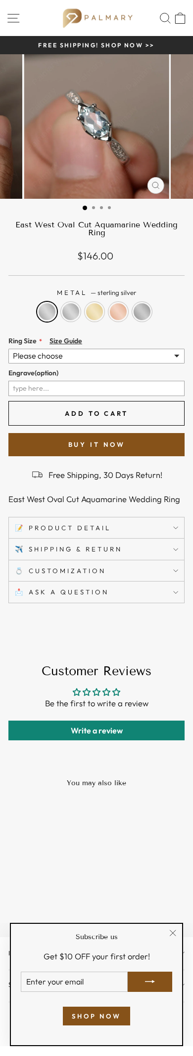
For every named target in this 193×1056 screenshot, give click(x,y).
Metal (97, 292)
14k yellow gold (94, 312)
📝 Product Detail (63, 528)
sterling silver (47, 312)
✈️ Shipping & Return (68, 549)
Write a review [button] (97, 730)
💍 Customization (60, 571)
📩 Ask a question (62, 592)
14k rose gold (118, 312)
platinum (142, 312)
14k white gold (71, 312)
